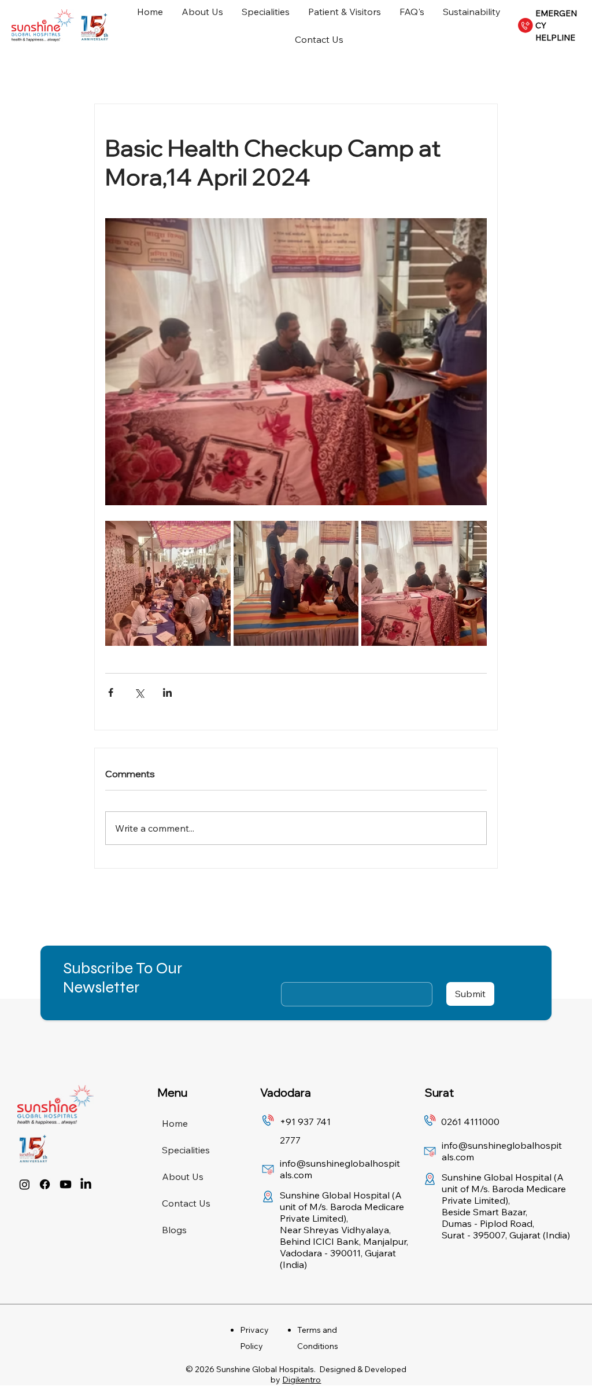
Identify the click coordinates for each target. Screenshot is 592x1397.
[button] (575, 107)
